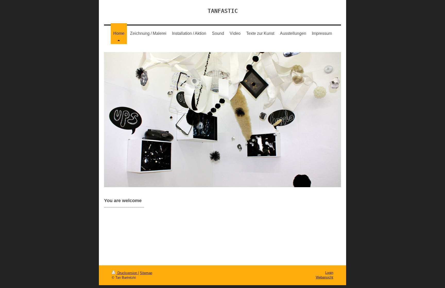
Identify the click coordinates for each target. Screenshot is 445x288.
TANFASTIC (223, 11)
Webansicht (324, 277)
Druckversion (127, 273)
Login (329, 273)
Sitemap (146, 273)
